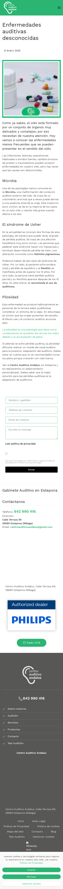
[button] (59, 7)
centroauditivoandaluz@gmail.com (31, 527)
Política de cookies (48, 826)
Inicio (21, 821)
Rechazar (31, 877)
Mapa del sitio (15, 831)
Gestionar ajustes (31, 883)
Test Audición (17, 836)
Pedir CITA (33, 642)
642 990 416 (25, 511)
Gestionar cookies (43, 836)
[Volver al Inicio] (10, 7)
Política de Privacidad (16, 826)
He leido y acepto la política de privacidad (32, 453)
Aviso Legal (38, 821)
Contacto (37, 831)
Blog (53, 831)
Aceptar (31, 870)
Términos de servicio (25, 463)
